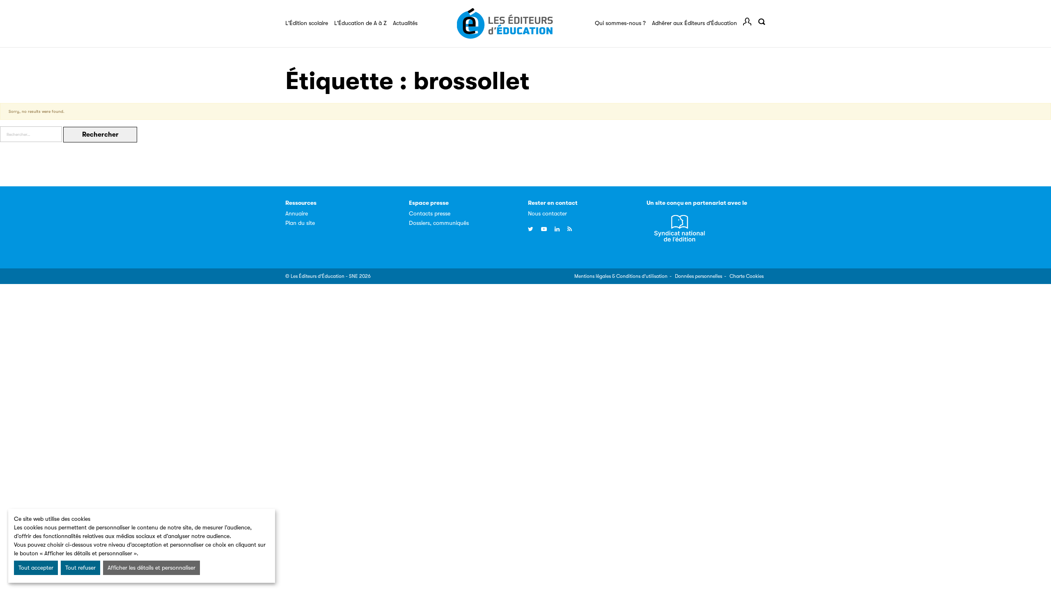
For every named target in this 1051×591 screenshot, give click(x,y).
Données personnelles (698, 276)
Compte (747, 22)
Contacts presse (429, 213)
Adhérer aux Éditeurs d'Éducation (694, 23)
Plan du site (300, 223)
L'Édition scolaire (306, 23)
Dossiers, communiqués (439, 223)
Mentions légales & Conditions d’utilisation (621, 276)
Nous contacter (547, 213)
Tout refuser (80, 567)
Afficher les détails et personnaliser (151, 567)
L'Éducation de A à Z (360, 23)
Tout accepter (35, 567)
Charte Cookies (747, 276)
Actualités (405, 23)
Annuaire (296, 213)
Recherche (761, 22)
